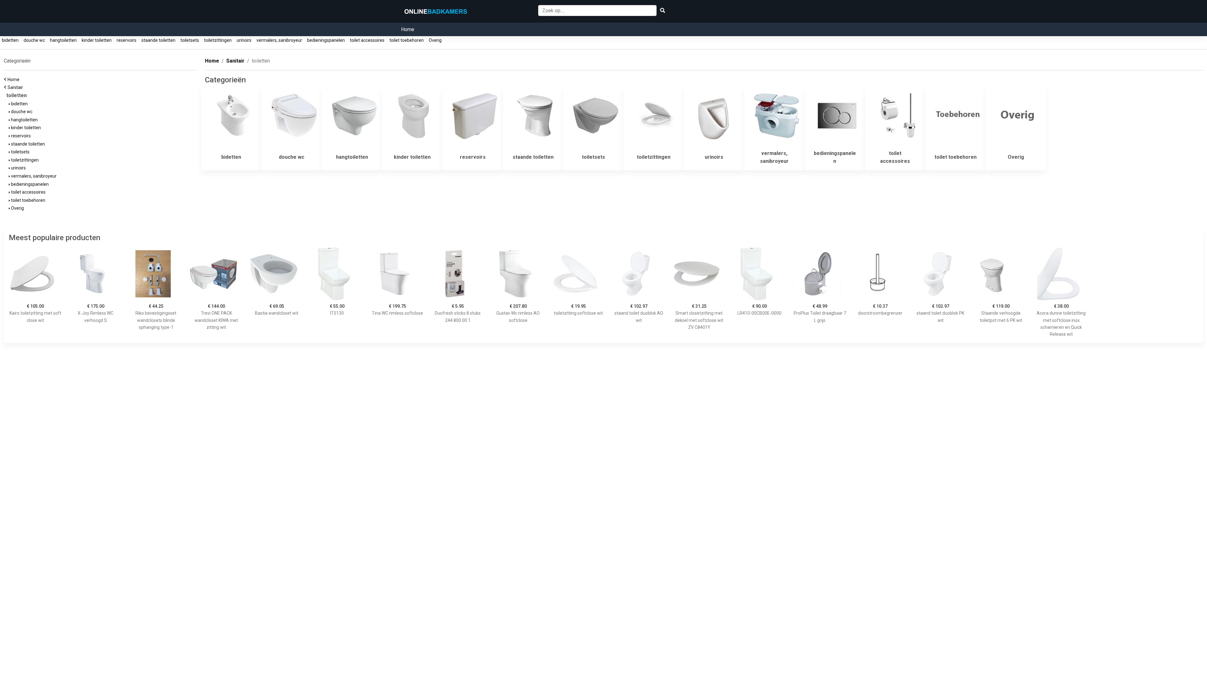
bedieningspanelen (326, 40)
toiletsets (190, 40)
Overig (435, 40)
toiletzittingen (218, 40)
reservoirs (126, 40)
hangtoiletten (63, 40)
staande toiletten (158, 40)
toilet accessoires (367, 40)
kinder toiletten (96, 40)
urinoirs (244, 40)
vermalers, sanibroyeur (279, 40)
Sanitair (16, 87)
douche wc (34, 40)
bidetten (10, 40)
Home (407, 29)
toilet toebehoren (407, 40)
